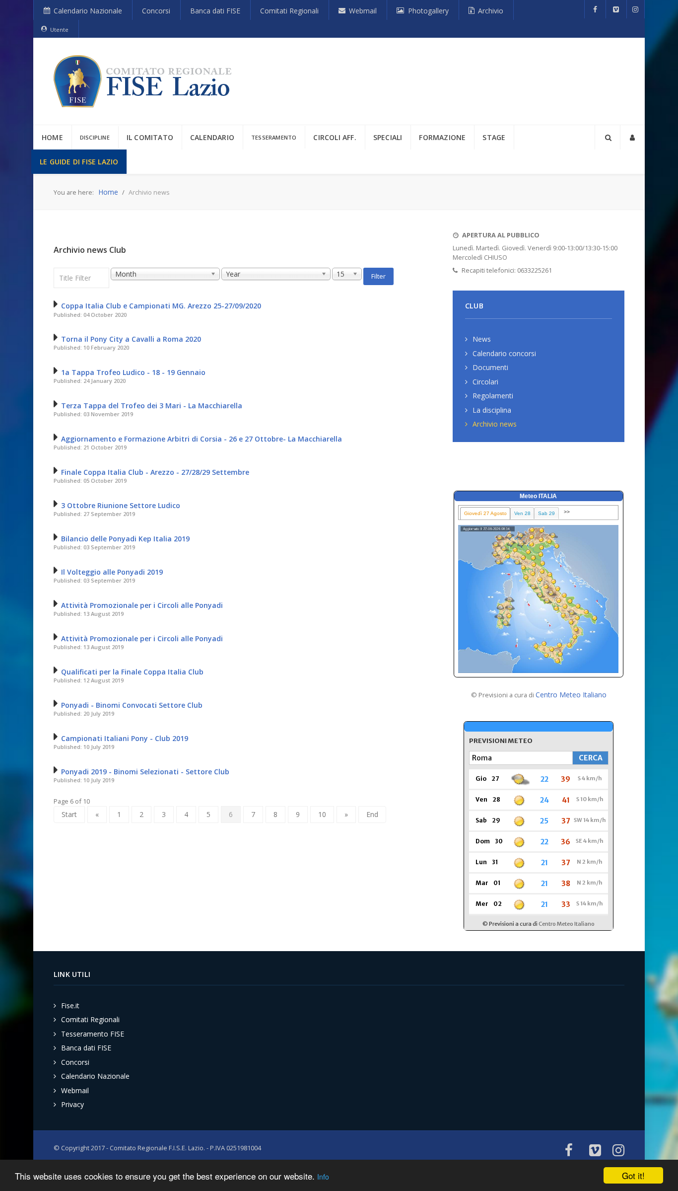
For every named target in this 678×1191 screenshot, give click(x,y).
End (372, 814)
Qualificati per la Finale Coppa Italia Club (132, 671)
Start (69, 814)
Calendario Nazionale (95, 1076)
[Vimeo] (616, 9)
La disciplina (492, 410)
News (482, 339)
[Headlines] (144, 81)
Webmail (75, 1090)
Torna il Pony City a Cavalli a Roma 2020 (131, 339)
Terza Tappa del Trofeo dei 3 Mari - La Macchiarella (151, 405)
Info (323, 1177)
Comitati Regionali (90, 1019)
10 (322, 814)
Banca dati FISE (86, 1047)
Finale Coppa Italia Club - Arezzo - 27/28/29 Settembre (155, 472)
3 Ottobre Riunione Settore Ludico (120, 505)
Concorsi (75, 1062)
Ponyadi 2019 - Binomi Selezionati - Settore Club (145, 771)
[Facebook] (595, 9)
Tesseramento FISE (92, 1034)
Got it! (633, 1175)
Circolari (485, 381)
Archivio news (495, 424)
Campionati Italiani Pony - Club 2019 (124, 738)
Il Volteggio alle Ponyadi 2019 (112, 572)
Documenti (490, 367)
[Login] (632, 137)
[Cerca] (607, 137)
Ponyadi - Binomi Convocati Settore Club (132, 705)
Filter (378, 276)
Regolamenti (493, 395)
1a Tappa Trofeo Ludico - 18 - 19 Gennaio (133, 372)
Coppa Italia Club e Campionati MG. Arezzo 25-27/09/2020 (161, 305)
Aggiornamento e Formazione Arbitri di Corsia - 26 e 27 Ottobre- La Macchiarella (201, 439)
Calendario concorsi (504, 353)
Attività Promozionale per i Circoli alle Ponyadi (142, 605)
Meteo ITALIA (538, 496)
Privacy (72, 1104)
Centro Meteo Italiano (571, 694)
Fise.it (70, 1005)
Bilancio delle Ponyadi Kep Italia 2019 (125, 538)
